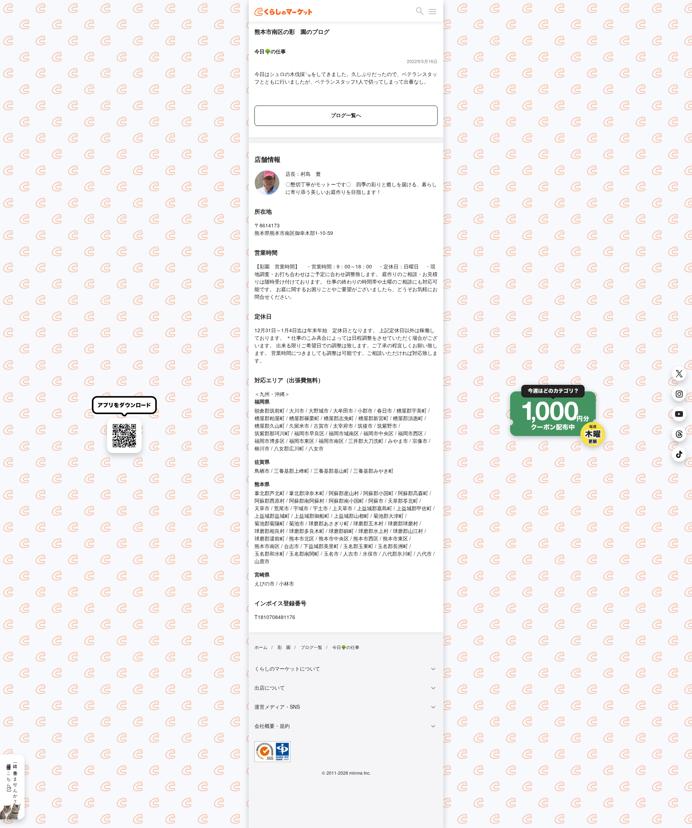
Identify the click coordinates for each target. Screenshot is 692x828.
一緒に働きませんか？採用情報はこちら (12, 781)
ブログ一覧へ (346, 115)
